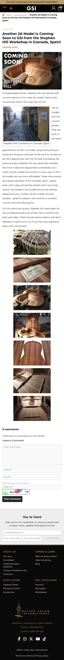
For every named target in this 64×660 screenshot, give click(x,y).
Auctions (39, 584)
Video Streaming (43, 560)
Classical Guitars (10, 584)
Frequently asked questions (11, 565)
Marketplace (41, 592)
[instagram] (24, 639)
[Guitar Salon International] (31, 8)
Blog (9, 15)
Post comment (12, 499)
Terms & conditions (24, 656)
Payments (8, 574)
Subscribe (52, 538)
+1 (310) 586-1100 (35, 627)
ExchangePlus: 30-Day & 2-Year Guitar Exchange (32, 2)
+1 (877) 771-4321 (36, 631)
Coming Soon (20, 15)
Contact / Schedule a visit (15, 570)
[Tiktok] (44, 639)
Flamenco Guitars (11, 588)
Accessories (8, 592)
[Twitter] (31, 639)
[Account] (53, 8)
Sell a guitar (40, 588)
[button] (11, 8)
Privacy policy (41, 656)
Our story (7, 556)
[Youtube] (38, 639)
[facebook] (19, 639)
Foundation (8, 560)
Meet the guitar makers (46, 556)
